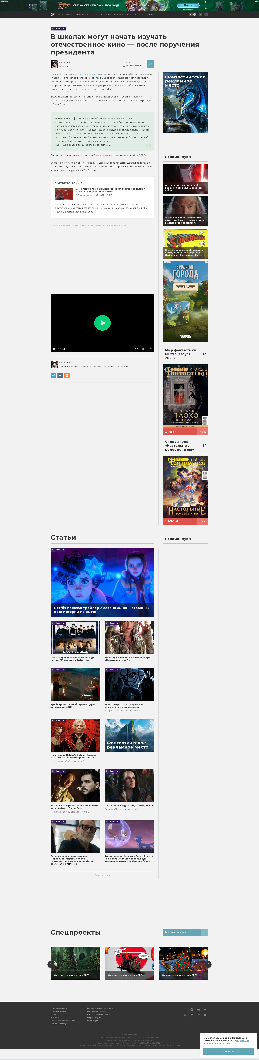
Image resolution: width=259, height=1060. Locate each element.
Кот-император (66, 62)
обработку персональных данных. (226, 1041)
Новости (60, 29)
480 (150, 343)
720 (150, 339)
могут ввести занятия (90, 74)
